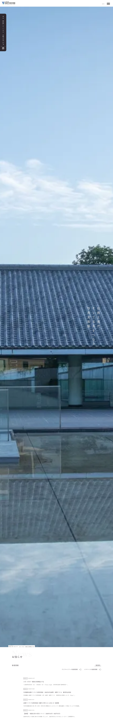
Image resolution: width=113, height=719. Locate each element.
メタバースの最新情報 (90, 669)
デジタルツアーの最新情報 (70, 669)
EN (103, 4)
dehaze (108, 4)
